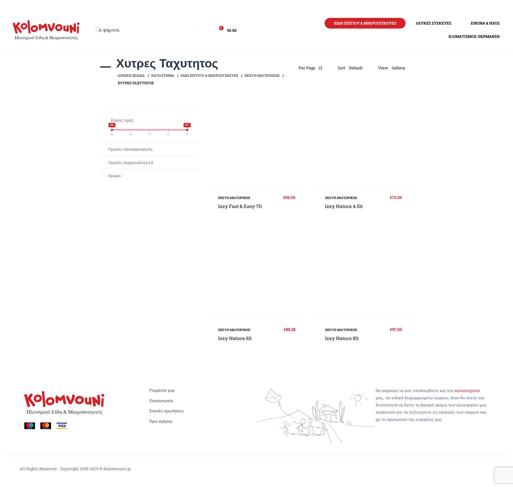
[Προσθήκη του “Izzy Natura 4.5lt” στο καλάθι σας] (363, 140)
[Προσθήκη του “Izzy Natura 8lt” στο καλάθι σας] (363, 272)
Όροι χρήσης (161, 421)
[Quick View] (246, 140)
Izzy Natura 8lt (342, 338)
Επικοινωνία (161, 400)
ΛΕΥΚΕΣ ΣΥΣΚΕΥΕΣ (433, 23)
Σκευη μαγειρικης (261, 75)
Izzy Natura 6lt (235, 338)
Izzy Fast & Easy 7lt (240, 206)
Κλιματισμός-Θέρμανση (474, 36)
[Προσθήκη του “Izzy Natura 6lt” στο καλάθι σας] (257, 272)
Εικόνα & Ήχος (485, 23)
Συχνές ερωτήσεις (166, 410)
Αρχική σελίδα (131, 75)
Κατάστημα (162, 75)
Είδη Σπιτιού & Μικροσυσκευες (365, 23)
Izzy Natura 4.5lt (344, 206)
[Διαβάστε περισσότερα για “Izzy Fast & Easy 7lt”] (257, 140)
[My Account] (204, 30)
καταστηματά (467, 390)
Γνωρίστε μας (162, 390)
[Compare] (268, 140)
